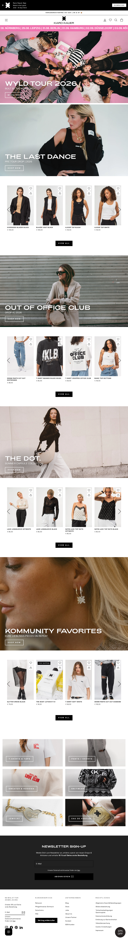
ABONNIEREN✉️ (64, 494)
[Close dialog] (84, 439)
